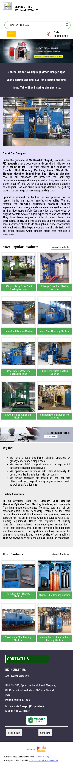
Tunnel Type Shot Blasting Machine (55, 372)
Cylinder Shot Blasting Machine (54, 595)
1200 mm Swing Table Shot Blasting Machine (18, 288)
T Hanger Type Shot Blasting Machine (55, 288)
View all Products (60, 247)
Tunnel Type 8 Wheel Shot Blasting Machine (18, 372)
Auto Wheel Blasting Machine (54, 331)
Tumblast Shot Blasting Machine (18, 595)
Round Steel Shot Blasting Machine (18, 416)
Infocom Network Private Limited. (43, 760)
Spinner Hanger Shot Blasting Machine (54, 416)
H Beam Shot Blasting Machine (18, 331)
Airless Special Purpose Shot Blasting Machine (54, 639)
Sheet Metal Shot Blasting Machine (18, 639)
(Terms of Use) (42, 756)
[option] (36, 51)
